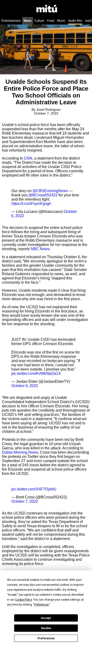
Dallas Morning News (20, 452)
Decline (46, 628)
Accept (46, 618)
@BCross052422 (43, 195)
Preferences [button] (41, 604)
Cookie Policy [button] (23, 599)
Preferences (46, 638)
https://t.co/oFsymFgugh (31, 204)
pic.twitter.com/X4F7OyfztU (33, 489)
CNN (28, 158)
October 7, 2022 (24, 501)
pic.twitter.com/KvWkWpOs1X (36, 373)
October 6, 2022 (24, 386)
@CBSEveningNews (50, 191)
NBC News (40, 249)
